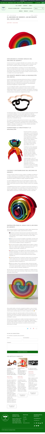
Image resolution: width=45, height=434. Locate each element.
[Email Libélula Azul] (34, 423)
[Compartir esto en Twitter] (28, 328)
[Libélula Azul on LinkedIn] (40, 423)
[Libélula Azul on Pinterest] (42, 423)
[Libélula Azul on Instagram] (38, 423)
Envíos (24, 420)
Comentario (9, 342)
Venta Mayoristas (28, 2)
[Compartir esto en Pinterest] (33, 328)
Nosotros (10, 2)
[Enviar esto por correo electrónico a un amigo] (36, 328)
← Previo (31, 15)
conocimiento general (31, 374)
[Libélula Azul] (3, 8)
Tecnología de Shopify (12, 429)
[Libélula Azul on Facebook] (36, 423)
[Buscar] (42, 8)
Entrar (38, 2)
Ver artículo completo (12, 406)
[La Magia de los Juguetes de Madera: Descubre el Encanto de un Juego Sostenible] (12, 362)
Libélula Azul (6, 429)
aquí (14, 236)
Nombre (8, 337)
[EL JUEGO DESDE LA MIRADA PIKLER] (33, 362)
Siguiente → (36, 15)
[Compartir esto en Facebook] (30, 328)
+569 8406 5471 (3, 2)
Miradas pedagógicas (31, 375)
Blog (15, 2)
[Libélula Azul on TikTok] (34, 425)
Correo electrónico (26, 337)
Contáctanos (20, 2)
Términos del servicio (26, 422)
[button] (20, 5)
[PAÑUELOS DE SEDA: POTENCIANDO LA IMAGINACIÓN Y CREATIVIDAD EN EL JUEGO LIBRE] (22, 362)
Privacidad (24, 417)
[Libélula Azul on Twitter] (36, 425)
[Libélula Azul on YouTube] (38, 425)
